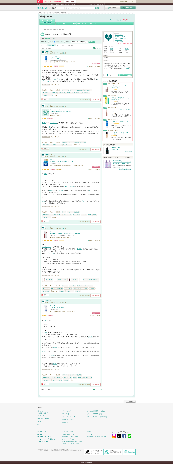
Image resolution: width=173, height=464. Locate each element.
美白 (43, 201)
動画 (74, 23)
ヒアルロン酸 (62, 92)
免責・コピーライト (67, 432)
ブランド (52, 4)
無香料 (94, 214)
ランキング (45, 4)
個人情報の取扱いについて (44, 436)
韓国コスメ (66, 380)
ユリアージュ (53, 56)
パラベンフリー (86, 92)
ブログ (57, 4)
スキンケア (61, 190)
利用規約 (39, 434)
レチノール (53, 123)
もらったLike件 (120, 36)
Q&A (62, 4)
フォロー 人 (118, 40)
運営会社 (89, 432)
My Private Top (128, 20)
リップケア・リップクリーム (58, 60)
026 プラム (75, 279)
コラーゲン (92, 288)
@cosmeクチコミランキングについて (97, 436)
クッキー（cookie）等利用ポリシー (47, 439)
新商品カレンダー (68, 420)
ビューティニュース (68, 417)
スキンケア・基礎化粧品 (76, 90)
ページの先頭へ (130, 402)
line (129, 436)
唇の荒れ (79, 249)
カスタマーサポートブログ (69, 439)
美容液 (72, 186)
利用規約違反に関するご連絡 (70, 436)
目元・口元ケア (88, 90)
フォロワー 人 (119, 41)
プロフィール (60, 23)
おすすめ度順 (60, 45)
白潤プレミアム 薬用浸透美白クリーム (61, 161)
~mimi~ (58, 34)
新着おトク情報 (70, 1)
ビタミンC (84, 214)
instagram (114, 436)
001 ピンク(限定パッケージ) (90, 279)
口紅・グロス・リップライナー (85, 285)
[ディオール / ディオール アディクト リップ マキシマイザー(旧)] (45, 237)
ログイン (132, 1)
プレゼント (65, 414)
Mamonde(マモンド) (55, 110)
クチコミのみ (59, 41)
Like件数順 (70, 45)
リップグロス (70, 235)
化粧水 (67, 186)
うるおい (91, 190)
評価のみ (68, 41)
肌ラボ (52, 159)
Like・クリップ (94, 23)
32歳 (111, 49)
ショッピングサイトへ (96, 63)
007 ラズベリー (62, 279)
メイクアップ (72, 285)
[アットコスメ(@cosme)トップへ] (43, 8)
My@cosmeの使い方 (115, 20)
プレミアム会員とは (42, 432)
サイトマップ (91, 434)
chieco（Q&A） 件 (120, 38)
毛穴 (50, 127)
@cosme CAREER (97, 417)
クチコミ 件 (119, 35)
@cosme (44, 412)
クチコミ (69, 23)
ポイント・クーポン (43, 418)
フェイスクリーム (55, 113)
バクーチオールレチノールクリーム (60, 111)
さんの (123, 43)
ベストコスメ (100, 4)
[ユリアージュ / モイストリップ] (45, 61)
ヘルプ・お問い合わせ (68, 434)
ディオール (53, 231)
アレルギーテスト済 (48, 95)
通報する (45, 99)
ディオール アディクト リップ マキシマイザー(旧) (65, 233)
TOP (39, 4)
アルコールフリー (75, 92)
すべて (51, 41)
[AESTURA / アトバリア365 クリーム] (45, 311)
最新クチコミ (66, 422)
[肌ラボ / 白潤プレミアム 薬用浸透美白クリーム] (45, 165)
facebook (124, 436)
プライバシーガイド (42, 441)
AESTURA (52, 305)
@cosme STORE (95, 414)
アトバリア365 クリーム (57, 307)
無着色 (68, 92)
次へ (98, 48)
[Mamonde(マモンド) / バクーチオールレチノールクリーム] (45, 115)
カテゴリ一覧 (92, 4)
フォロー (84, 23)
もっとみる (128, 151)
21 (63, 53)
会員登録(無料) (124, 1)
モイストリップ (54, 58)
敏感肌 (44, 123)
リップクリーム (55, 79)
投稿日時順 (51, 45)
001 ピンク (49, 279)
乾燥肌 (45, 174)
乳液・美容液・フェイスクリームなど (52, 144)
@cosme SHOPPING (96, 411)
